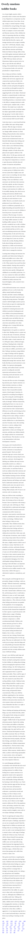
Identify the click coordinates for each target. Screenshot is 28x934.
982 (15, 923)
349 (14, 926)
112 (10, 932)
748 (19, 925)
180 (3, 921)
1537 (11, 928)
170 (22, 926)
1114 (19, 928)
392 (3, 928)
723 (6, 926)
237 (15, 925)
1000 (24, 921)
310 (14, 930)
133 (22, 930)
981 (7, 923)
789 (7, 928)
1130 (11, 925)
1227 (23, 925)
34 (2, 926)
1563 (7, 925)
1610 (20, 921)
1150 (3, 923)
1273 (16, 921)
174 (7, 932)
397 (15, 928)
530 (3, 925)
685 (14, 932)
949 (23, 923)
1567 (19, 926)
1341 (10, 926)
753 (11, 930)
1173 (11, 923)
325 (19, 923)
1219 (7, 921)
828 (3, 932)
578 (18, 930)
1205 (11, 921)
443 (3, 930)
